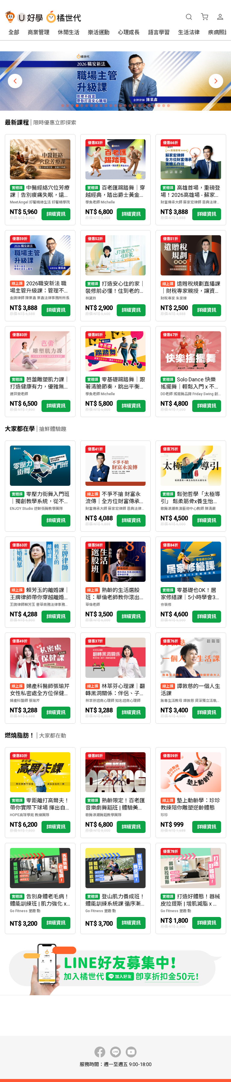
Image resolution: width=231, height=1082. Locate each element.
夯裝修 (166, 605)
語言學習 (159, 32)
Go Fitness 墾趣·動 (25, 911)
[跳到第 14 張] (125, 105)
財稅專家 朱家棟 (174, 298)
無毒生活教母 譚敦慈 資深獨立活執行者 (191, 701)
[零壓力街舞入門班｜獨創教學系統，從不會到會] (40, 486)
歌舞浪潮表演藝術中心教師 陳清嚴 (188, 508)
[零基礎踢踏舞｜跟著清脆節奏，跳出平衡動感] (116, 371)
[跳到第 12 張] (115, 105)
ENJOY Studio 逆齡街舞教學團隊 (36, 508)
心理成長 (129, 32)
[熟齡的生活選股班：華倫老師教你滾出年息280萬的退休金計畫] (116, 582)
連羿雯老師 (19, 394)
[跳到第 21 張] (158, 105)
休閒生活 (68, 32)
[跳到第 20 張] (154, 105)
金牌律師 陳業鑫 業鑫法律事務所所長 (39, 298)
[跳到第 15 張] (129, 105)
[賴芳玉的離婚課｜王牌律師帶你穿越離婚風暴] (40, 582)
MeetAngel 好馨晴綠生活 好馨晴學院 (40, 202)
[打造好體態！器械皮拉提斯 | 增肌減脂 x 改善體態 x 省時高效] (191, 888)
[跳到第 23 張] (168, 105)
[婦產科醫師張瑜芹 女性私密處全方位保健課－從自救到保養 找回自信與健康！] (40, 678)
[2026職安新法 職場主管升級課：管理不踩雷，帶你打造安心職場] (40, 275)
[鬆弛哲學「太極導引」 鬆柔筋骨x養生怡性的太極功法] (191, 486)
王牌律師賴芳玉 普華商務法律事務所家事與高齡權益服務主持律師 (40, 605)
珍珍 (164, 815)
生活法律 (189, 32)
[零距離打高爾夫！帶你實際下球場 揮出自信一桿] (40, 792)
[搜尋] (189, 17)
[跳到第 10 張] (105, 105)
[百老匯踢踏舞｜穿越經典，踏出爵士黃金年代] (116, 179)
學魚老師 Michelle (100, 202)
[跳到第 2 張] (67, 105)
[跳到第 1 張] (62, 105)
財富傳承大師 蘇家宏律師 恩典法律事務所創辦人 (191, 202)
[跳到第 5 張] (81, 105)
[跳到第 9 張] (101, 105)
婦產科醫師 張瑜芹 (25, 701)
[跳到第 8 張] (96, 105)
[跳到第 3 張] (72, 105)
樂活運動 (98, 32)
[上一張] (15, 81)
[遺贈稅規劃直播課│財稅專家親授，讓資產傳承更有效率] (191, 275)
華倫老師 (92, 605)
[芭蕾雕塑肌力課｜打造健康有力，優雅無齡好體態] (40, 371)
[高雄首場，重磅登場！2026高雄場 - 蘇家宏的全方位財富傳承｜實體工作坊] (191, 179)
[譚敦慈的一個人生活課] (191, 678)
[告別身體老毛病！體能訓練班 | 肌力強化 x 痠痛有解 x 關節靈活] (40, 888)
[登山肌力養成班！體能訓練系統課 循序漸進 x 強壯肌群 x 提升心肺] (116, 888)
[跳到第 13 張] (120, 105)
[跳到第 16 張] (134, 105)
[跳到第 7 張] (91, 105)
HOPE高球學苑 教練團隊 (29, 815)
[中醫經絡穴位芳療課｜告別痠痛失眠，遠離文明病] (40, 179)
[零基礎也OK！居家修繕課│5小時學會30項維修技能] (191, 582)
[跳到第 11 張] (110, 105)
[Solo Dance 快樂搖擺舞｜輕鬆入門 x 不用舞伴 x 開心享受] (191, 371)
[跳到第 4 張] (77, 105)
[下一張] (216, 81)
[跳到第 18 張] (144, 105)
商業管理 (38, 32)
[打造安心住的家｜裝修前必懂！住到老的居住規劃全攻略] (116, 275)
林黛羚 (90, 298)
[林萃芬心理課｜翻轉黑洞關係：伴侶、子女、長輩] (116, 678)
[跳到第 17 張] (139, 105)
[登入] (220, 17)
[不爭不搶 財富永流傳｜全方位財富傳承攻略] (116, 486)
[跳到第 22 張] (163, 105)
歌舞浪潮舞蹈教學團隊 (103, 815)
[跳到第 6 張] (86, 105)
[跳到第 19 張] (149, 105)
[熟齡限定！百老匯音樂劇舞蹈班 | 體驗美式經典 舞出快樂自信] (116, 792)
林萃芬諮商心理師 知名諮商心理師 (112, 701)
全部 (13, 32)
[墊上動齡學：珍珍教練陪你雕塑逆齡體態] (191, 792)
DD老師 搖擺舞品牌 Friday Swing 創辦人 (191, 394)
